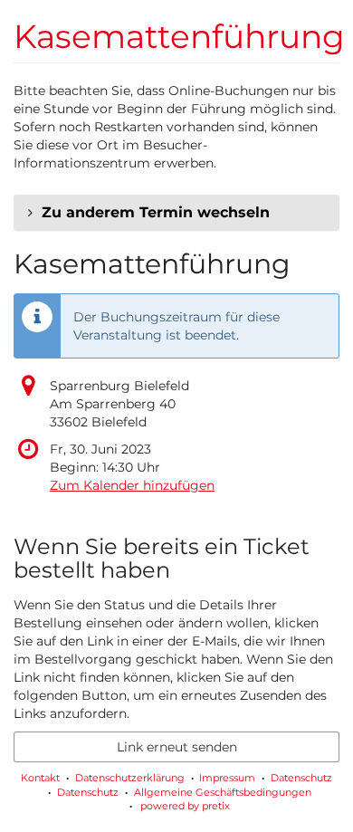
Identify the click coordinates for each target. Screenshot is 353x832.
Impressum (227, 777)
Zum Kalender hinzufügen (132, 485)
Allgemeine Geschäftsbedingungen (222, 792)
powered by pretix (185, 805)
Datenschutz (301, 777)
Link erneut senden (177, 747)
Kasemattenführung (179, 36)
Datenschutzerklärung (130, 777)
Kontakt (40, 777)
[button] (176, 213)
